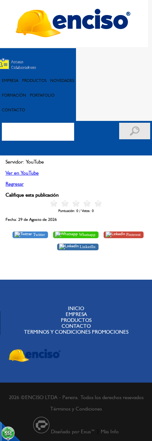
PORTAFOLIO (42, 95)
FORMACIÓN (14, 95)
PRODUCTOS (34, 80)
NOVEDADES (62, 80)
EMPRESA (10, 80)
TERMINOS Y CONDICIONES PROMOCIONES (76, 332)
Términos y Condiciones (76, 409)
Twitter (38, 234)
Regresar (15, 184)
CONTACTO (13, 109)
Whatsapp (87, 234)
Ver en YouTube (22, 173)
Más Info (110, 431)
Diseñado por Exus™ (73, 431)
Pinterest (133, 234)
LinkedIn (87, 246)
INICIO (76, 308)
